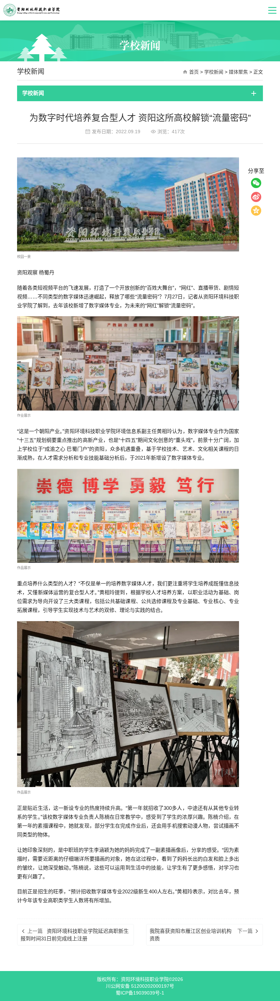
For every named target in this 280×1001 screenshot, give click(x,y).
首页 (194, 72)
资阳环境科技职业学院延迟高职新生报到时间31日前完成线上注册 (74, 934)
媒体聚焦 (238, 72)
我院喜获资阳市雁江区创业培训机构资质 (191, 934)
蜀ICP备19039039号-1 (140, 993)
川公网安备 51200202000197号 (140, 986)
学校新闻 (213, 72)
